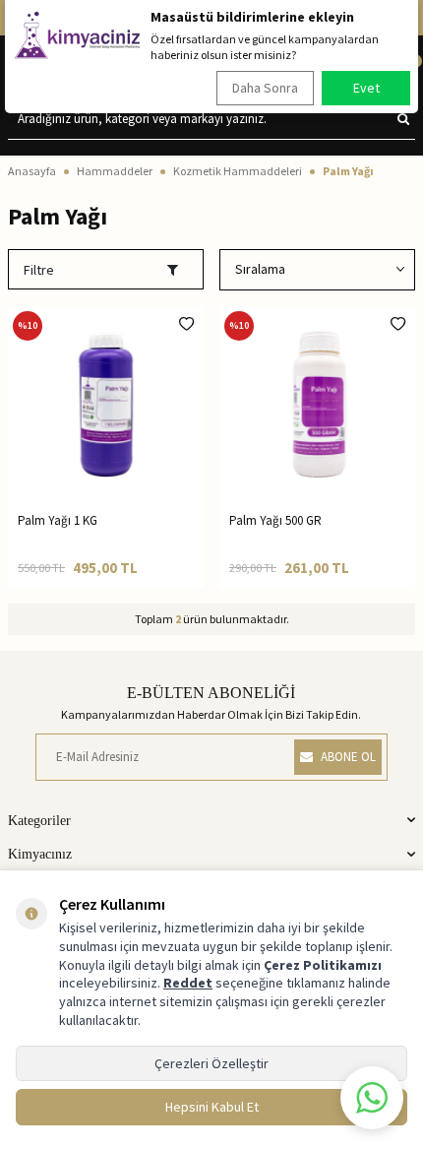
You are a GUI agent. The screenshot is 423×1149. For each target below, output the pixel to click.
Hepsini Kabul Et (212, 1107)
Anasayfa (32, 170)
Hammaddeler (114, 170)
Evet (366, 87)
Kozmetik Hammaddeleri (237, 170)
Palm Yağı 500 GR (275, 520)
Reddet (187, 982)
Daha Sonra (265, 87)
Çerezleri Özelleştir (211, 1063)
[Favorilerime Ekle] (186, 324)
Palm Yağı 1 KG (57, 520)
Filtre (39, 270)
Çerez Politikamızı (323, 965)
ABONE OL (348, 756)
